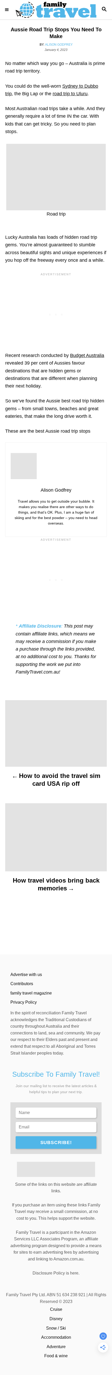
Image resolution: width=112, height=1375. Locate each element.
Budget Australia (87, 355)
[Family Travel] (56, 10)
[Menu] (8, 9)
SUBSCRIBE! (56, 1142)
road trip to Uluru (70, 93)
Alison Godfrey (59, 44)
